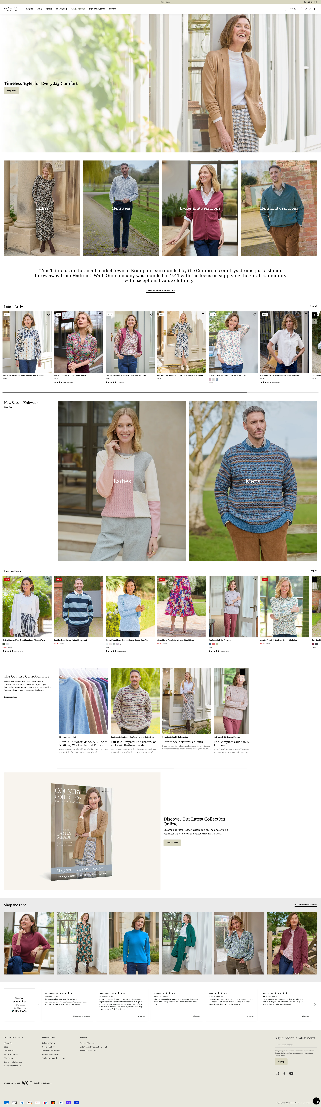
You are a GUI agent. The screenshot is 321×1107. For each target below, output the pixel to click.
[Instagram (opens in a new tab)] (277, 1073)
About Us (8, 1043)
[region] (176, 1005)
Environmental (11, 1054)
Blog (6, 1047)
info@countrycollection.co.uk (93, 1047)
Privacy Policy (48, 1043)
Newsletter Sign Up (12, 1065)
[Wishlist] (305, 9)
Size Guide (8, 1058)
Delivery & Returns (50, 1054)
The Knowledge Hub (67, 737)
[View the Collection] (42, 208)
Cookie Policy (48, 1047)
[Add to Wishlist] (49, 314)
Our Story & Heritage (119, 737)
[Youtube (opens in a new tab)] (291, 1073)
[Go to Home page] (10, 9)
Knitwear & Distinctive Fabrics (227, 737)
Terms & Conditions (51, 1050)
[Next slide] (314, 315)
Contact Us (9, 1050)
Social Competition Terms (53, 1058)
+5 (120, 644)
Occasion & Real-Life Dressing (175, 737)
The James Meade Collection (142, 737)
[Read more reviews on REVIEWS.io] (19, 1011)
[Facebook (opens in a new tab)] (284, 1073)
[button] (78, 382)
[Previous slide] (314, 321)
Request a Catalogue (13, 1062)
